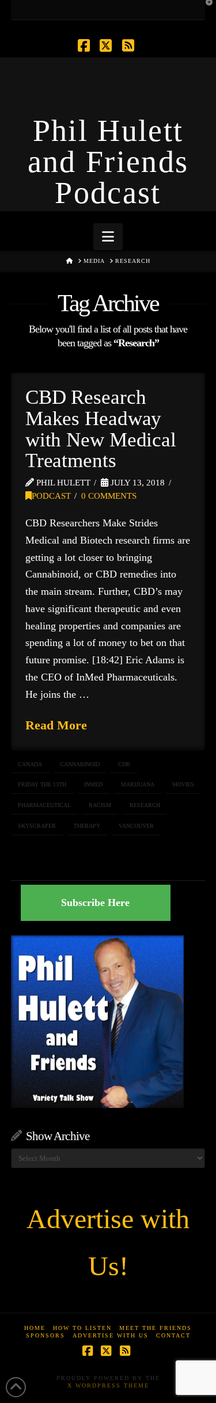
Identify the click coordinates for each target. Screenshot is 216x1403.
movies (183, 784)
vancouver (136, 826)
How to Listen (82, 1328)
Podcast (51, 495)
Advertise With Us (111, 1335)
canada (30, 764)
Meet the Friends (155, 1328)
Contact (173, 1335)
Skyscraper (37, 826)
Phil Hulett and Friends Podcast (108, 161)
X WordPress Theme (108, 1385)
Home (35, 1328)
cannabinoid (80, 764)
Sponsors (45, 1335)
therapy (87, 826)
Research (145, 805)
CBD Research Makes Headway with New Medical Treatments (100, 429)
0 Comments (109, 495)
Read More (56, 725)
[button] (108, 236)
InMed (93, 784)
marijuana (137, 784)
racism (100, 805)
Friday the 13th (42, 784)
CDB (124, 764)
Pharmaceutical (44, 805)
